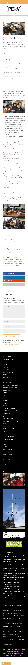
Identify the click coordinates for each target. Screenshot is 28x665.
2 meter (6, 605)
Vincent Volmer (12, 42)
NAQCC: (20, 653)
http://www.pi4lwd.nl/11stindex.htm (13, 261)
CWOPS (5, 364)
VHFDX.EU (5, 441)
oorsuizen (6, 623)
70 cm (12, 605)
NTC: (14, 649)
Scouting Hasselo (16, 636)
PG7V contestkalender (9, 408)
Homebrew (6, 616)
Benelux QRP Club (7, 357)
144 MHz (19, 605)
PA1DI (13, 623)
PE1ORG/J (6, 631)
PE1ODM (12, 629)
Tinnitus (6, 639)
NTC (5, 621)
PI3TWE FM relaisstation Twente (12, 411)
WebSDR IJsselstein (8, 452)
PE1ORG (5, 403)
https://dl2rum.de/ (10, 253)
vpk (16, 642)
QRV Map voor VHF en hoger (10, 421)
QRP (11, 634)
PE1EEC (5, 400)
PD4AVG (18, 626)
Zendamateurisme (18, 46)
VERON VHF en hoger (8, 436)
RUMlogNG (8, 235)
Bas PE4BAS (6, 577)
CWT (13, 610)
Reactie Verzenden (11, 336)
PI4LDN (20, 631)
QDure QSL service (8, 418)
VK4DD (11, 642)
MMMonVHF (6, 380)
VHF (11, 46)
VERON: (10, 656)
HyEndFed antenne (8, 154)
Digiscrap (5, 367)
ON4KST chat (6, 390)
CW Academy (19, 608)
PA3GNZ (5, 393)
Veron (7, 46)
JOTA (22, 616)
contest (6, 608)
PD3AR (5, 398)
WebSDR (5, 447)
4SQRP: (11, 653)
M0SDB (17, 618)
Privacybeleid (6, 462)
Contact (5, 464)
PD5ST (5, 629)
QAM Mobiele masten (8, 416)
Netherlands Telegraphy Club (10, 385)
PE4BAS (5, 405)
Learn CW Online (7, 377)
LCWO (11, 618)
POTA (5, 634)
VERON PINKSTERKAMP (9, 434)
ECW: (16, 652)
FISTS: (9, 652)
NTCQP (11, 621)
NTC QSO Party (19, 621)
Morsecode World (7, 382)
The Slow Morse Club (8, 429)
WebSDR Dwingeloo (8, 449)
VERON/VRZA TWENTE (9, 439)
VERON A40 (20, 639)
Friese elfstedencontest (15, 44)
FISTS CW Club (6, 369)
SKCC (4, 426)
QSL (16, 634)
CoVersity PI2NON (8, 359)
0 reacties (6, 48)
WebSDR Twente (7, 454)
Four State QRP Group (9, 372)
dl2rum (18, 610)
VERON (5, 431)
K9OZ (5, 618)
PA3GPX (20, 623)
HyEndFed (15, 616)
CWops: (6, 649)
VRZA (4, 444)
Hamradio (13, 613)
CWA (12, 608)
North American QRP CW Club (11, 387)
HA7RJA (5, 375)
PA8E (4, 395)
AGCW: (21, 649)
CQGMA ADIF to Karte (9, 362)
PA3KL (5, 626)
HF (3, 46)
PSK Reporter (6, 413)
